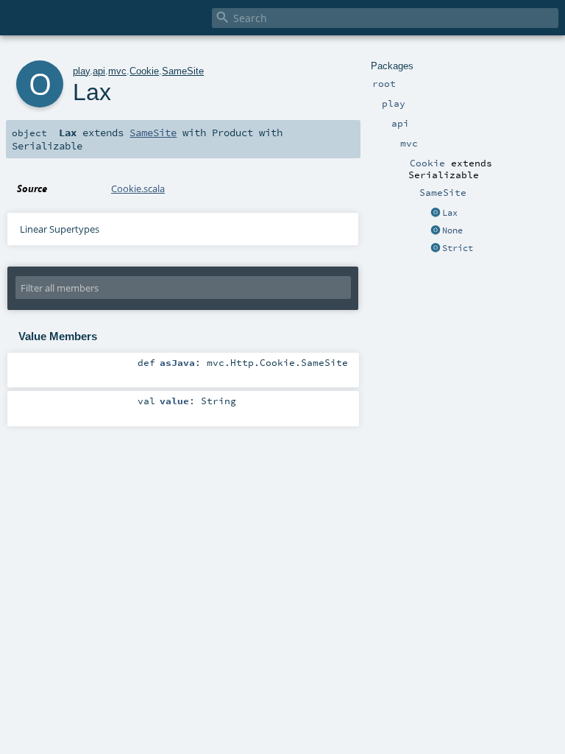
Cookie (144, 71)
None (452, 230)
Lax (450, 213)
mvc (117, 71)
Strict (457, 248)
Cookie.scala (138, 188)
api (99, 71)
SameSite (183, 71)
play (81, 71)
